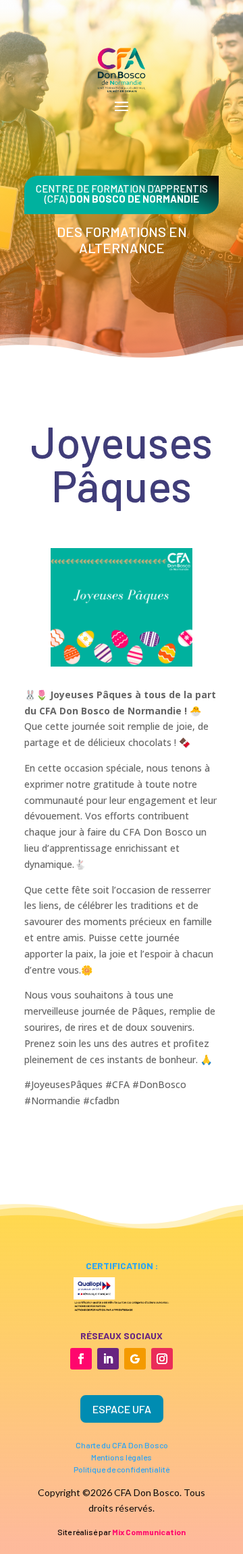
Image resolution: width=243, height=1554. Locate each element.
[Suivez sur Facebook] (81, 1359)
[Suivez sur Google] (135, 1359)
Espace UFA (121, 1409)
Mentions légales (121, 1457)
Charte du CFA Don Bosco (122, 1445)
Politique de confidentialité (121, 1469)
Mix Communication (149, 1531)
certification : (122, 1265)
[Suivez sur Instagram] (162, 1359)
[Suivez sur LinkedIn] (108, 1359)
